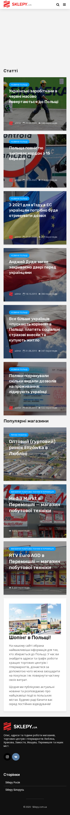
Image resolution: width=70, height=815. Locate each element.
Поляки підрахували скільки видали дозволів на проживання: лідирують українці (32, 383)
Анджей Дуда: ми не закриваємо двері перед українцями (32, 267)
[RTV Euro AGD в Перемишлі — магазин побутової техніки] (35, 568)
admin (17, 123)
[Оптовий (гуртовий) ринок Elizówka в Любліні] (35, 454)
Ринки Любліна (19, 435)
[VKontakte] (16, 757)
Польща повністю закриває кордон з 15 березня (29, 153)
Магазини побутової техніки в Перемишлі (32, 492)
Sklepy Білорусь (14, 789)
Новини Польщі (19, 84)
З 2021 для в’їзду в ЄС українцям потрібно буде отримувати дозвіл (33, 210)
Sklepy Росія (12, 782)
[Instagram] (7, 757)
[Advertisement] (34, 37)
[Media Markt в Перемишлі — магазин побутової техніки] (35, 511)
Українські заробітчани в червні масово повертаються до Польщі (33, 96)
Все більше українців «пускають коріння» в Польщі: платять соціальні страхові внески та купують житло (34, 329)
